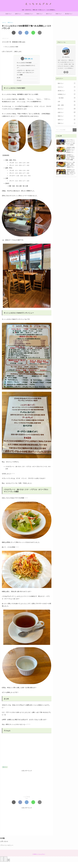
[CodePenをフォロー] (67, 72)
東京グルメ (5, 767)
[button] (40, 33)
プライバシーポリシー (6, 845)
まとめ (18, 77)
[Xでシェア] (14, 33)
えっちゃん (66, 57)
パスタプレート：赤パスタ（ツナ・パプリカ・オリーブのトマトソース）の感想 (26, 72)
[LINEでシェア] (33, 33)
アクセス (19, 80)
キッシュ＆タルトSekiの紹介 (24, 62)
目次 (26, 58)
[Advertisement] (26, 782)
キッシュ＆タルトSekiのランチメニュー (26, 66)
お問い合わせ (4, 841)
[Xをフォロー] (64, 72)
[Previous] (2, 859)
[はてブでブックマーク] (27, 33)
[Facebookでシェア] (20, 33)
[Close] (8, 860)
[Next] (5, 859)
